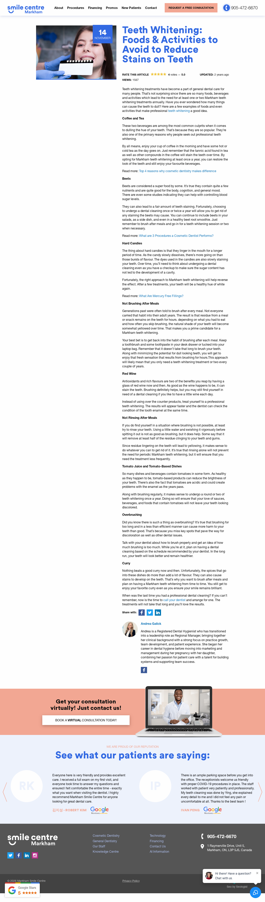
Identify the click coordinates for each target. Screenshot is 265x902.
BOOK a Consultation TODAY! (86, 720)
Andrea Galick (151, 623)
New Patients (131, 8)
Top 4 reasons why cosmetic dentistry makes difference (177, 171)
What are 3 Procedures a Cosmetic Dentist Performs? (176, 235)
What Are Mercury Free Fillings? (161, 296)
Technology (158, 835)
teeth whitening (179, 110)
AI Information (159, 851)
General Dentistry (105, 841)
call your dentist (174, 600)
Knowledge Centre (106, 851)
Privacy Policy (131, 880)
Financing (95, 8)
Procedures (75, 8)
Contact (151, 8)
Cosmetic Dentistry (106, 835)
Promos (112, 8)
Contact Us (158, 846)
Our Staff (99, 846)
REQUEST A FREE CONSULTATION (191, 7)
